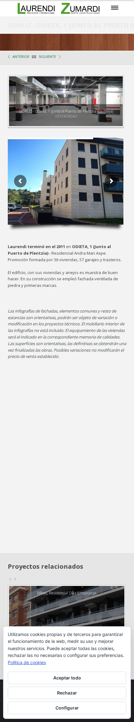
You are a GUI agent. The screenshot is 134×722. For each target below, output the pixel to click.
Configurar (67, 707)
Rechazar (67, 692)
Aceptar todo (67, 677)
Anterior (20, 56)
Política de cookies (27, 662)
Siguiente (47, 56)
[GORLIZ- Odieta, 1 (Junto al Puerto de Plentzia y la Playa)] (112, 87)
